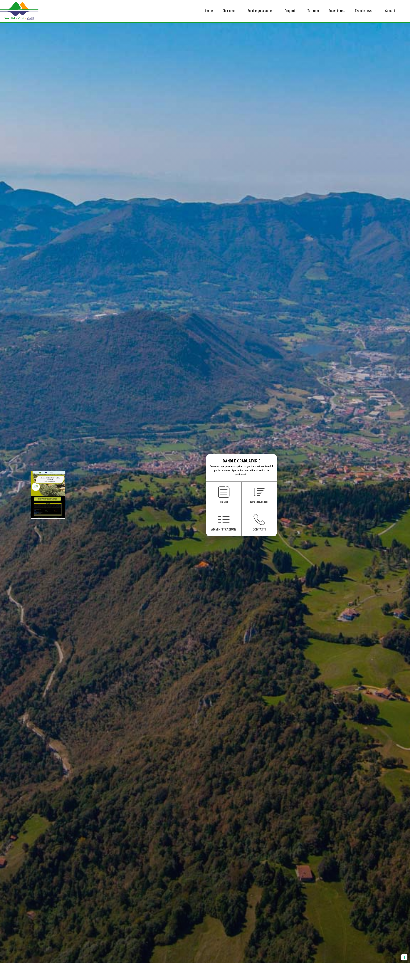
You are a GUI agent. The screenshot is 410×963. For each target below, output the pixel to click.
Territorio (313, 11)
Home (209, 11)
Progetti (290, 11)
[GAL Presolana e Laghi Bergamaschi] (19, 11)
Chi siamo (228, 11)
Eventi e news (363, 11)
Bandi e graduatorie (259, 11)
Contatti (390, 11)
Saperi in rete (336, 11)
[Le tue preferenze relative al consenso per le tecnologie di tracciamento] (404, 957)
